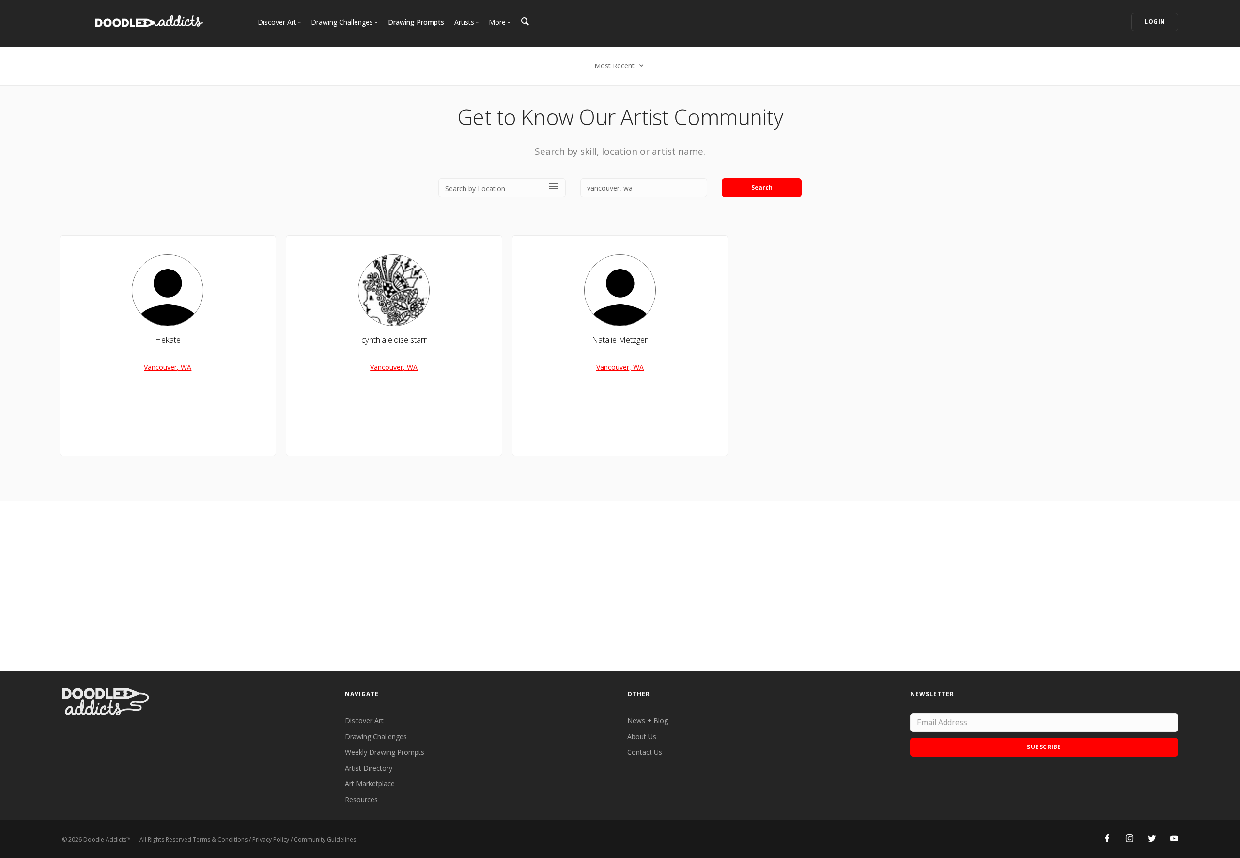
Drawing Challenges (376, 736)
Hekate (168, 339)
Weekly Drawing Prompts (384, 752)
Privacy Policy (270, 839)
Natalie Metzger (620, 339)
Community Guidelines (325, 839)
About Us (641, 736)
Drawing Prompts (416, 22)
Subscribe (1044, 747)
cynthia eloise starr (394, 339)
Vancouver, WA (167, 367)
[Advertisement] (620, 586)
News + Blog (647, 720)
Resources (361, 799)
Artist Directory (368, 768)
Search (762, 187)
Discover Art (364, 720)
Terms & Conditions (220, 839)
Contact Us (644, 752)
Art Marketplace (370, 783)
